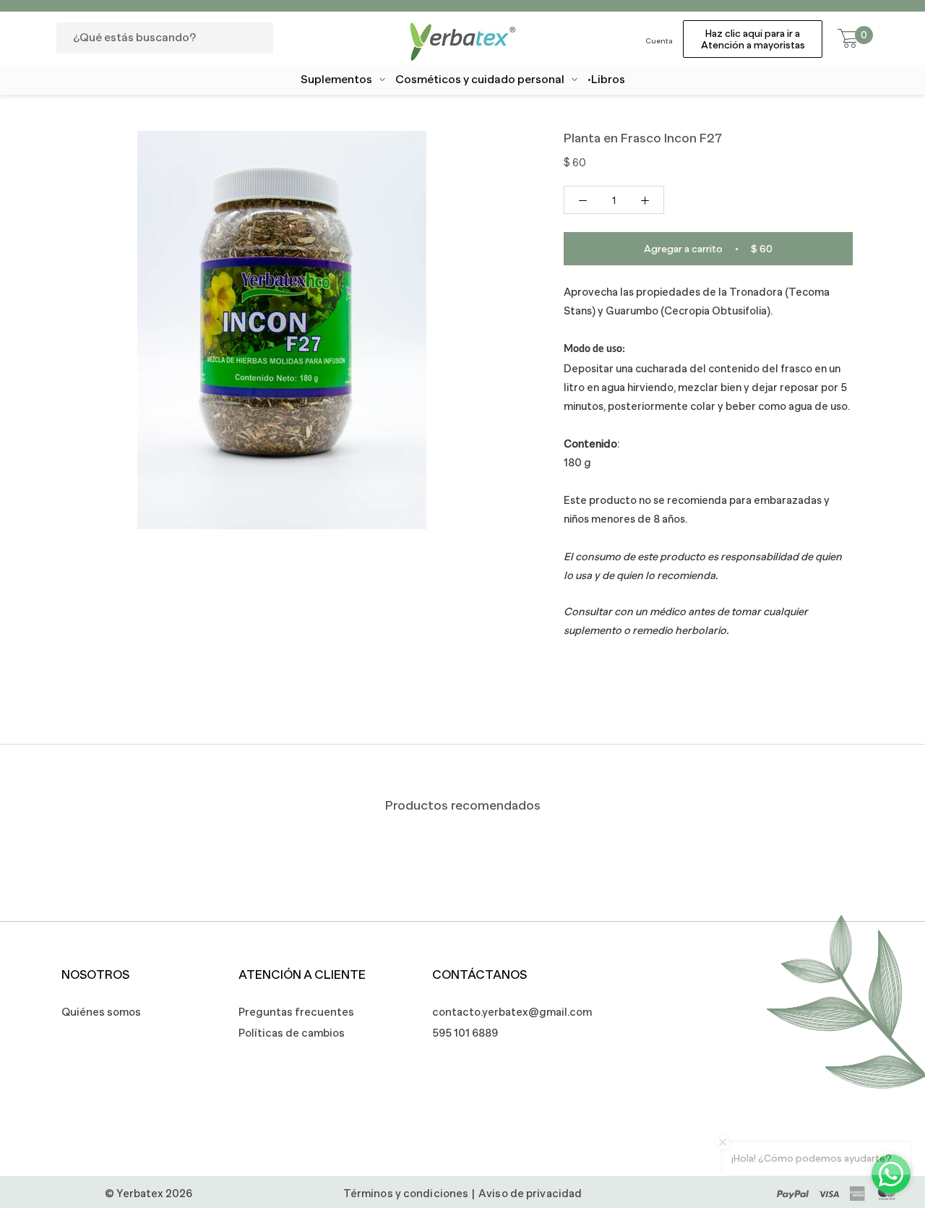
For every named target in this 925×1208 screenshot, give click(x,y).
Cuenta (659, 41)
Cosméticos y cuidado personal (479, 79)
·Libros (606, 79)
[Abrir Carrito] (848, 39)
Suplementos (336, 79)
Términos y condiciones (405, 1193)
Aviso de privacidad (530, 1193)
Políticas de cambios (291, 1033)
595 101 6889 (465, 1033)
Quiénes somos (101, 1012)
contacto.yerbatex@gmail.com (504, 1012)
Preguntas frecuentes (296, 1012)
